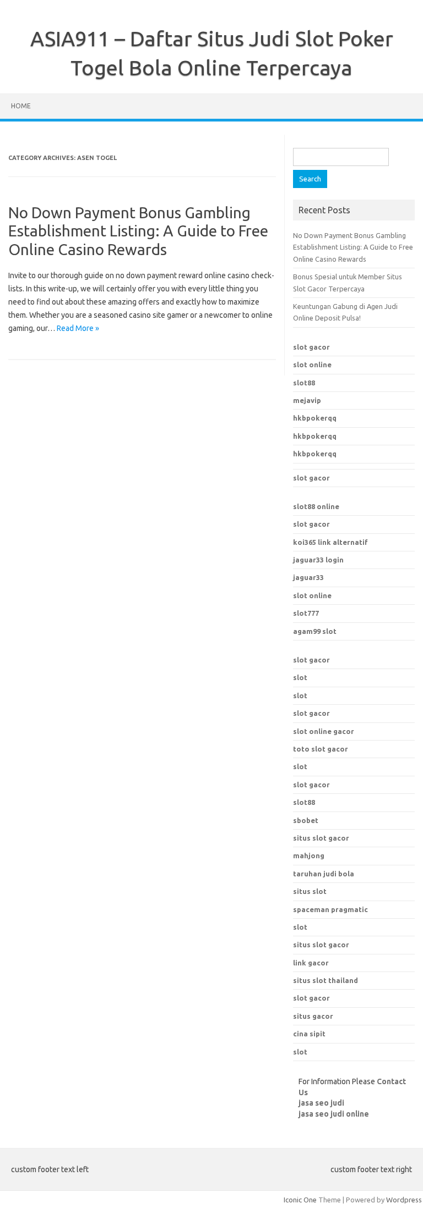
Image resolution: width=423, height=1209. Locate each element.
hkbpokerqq (315, 418)
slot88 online (316, 506)
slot (300, 677)
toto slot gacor (320, 749)
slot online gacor (323, 731)
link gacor (311, 963)
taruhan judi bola (323, 873)
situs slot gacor (321, 944)
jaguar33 (308, 577)
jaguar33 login (318, 560)
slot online (312, 364)
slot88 (304, 383)
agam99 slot (315, 631)
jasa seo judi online (334, 1113)
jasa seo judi (321, 1102)
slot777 (306, 613)
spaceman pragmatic (330, 909)
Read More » (78, 328)
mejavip (307, 400)
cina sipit (309, 1033)
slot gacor (311, 347)
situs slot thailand (325, 980)
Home (21, 105)
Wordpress (404, 1200)
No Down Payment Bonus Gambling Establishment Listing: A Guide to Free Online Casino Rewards (138, 231)
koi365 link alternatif (330, 542)
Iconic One (300, 1200)
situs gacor (313, 1016)
